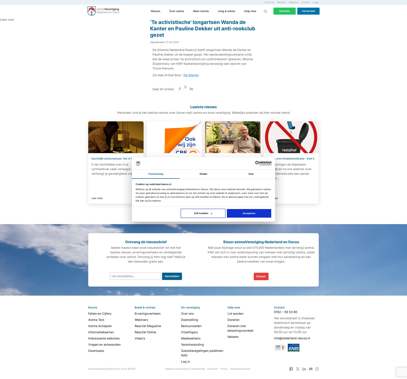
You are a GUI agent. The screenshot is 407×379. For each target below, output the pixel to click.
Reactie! (281, 2)
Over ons (269, 2)
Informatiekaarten (101, 332)
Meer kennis (201, 11)
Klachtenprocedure (240, 368)
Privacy (224, 368)
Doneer (261, 276)
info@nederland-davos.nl (292, 338)
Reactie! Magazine (148, 326)
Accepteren (249, 213)
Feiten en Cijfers (99, 313)
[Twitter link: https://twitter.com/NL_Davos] (298, 368)
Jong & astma (226, 11)
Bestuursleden (191, 326)
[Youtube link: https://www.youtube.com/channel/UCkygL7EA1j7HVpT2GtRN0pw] (311, 368)
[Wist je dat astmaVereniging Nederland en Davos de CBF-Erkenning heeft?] (174, 137)
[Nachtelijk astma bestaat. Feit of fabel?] (116, 137)
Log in (185, 361)
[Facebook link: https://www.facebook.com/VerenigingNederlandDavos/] (291, 368)
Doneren (284, 11)
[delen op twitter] (185, 89)
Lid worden (308, 11)
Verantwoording (192, 344)
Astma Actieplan (100, 326)
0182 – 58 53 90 (285, 312)
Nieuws (155, 11)
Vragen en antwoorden (104, 344)
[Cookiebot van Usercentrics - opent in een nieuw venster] (258, 163)
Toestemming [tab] (155, 174)
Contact (306, 2)
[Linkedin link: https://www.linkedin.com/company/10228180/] (304, 368)
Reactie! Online (145, 332)
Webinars (293, 2)
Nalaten (233, 337)
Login (316, 2)
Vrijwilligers (189, 332)
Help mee (250, 11)
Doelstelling (189, 320)
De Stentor (191, 75)
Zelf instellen (201, 213)
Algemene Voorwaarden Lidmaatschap (185, 368)
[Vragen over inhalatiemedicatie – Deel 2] (291, 137)
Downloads (96, 351)
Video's (140, 338)
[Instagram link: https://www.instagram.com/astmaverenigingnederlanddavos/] (317, 368)
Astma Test (96, 320)
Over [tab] (251, 174)
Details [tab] (203, 174)
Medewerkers (190, 338)
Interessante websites (104, 338)
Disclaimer (212, 368)
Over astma (176, 11)
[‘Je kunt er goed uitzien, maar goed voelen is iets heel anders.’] (232, 137)
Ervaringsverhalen (148, 313)
